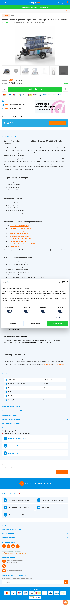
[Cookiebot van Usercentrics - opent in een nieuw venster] (60, 282)
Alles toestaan (57, 323)
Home (12, 15)
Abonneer (62, 472)
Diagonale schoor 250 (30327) (19, 233)
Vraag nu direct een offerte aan (18, 446)
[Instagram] (8, 546)
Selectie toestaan (35, 323)
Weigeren (13, 323)
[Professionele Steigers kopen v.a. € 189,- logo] (35, 2)
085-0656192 (60, 364)
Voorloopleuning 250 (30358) (19, 231)
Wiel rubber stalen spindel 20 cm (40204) (22, 244)
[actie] (50, 106)
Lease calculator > (57, 123)
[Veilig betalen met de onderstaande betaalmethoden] (4, 94)
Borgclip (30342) (15, 246)
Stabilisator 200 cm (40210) (18, 241)
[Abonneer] (66, 582)
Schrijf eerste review (18, 22)
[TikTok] (18, 546)
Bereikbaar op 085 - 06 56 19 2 (17, 438)
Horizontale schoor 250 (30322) (19, 236)
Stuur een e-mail (13, 453)
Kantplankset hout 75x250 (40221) (20, 239)
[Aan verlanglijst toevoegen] (65, 89)
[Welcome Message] (65, 602)
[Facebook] (4, 546)
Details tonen (60, 318)
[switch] (26, 311)
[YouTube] (13, 546)
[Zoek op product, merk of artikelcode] (67, 11)
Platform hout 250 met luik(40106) (20, 228)
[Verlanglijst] (63, 2)
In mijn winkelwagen (35, 89)
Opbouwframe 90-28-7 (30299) (19, 226)
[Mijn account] (58, 2)
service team (48, 364)
